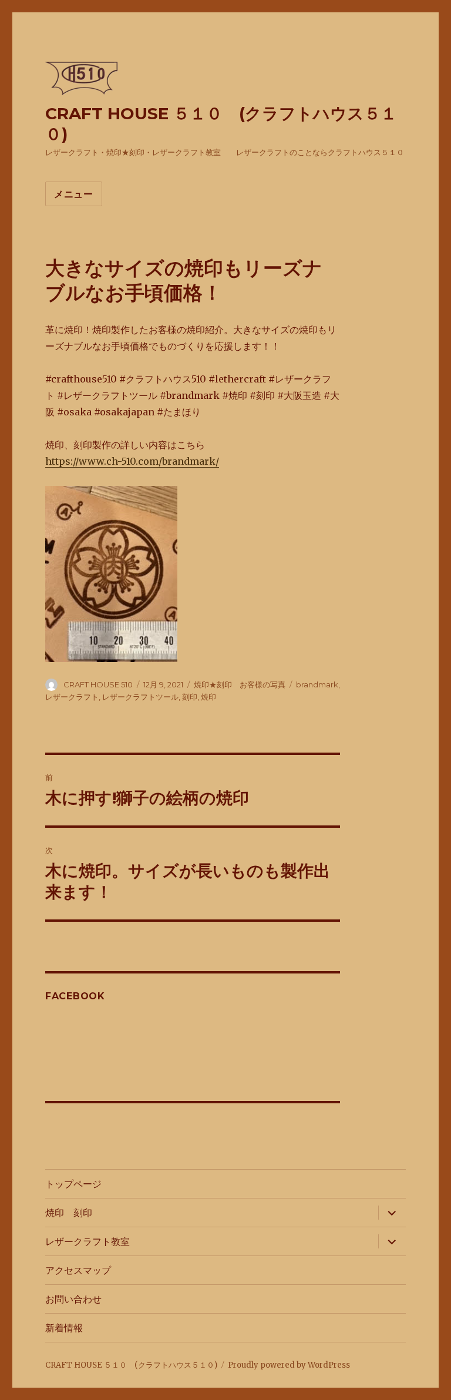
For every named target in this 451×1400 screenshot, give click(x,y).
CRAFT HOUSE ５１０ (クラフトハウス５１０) (131, 1365)
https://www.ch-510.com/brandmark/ (132, 461)
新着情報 (64, 1328)
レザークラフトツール (140, 696)
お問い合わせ (73, 1299)
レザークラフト (72, 696)
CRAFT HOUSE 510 (98, 684)
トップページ (73, 1184)
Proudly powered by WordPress (289, 1365)
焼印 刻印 (68, 1212)
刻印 (189, 696)
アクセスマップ (78, 1270)
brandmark (317, 684)
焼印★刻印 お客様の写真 (239, 684)
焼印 (208, 696)
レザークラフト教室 (87, 1241)
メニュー (73, 194)
